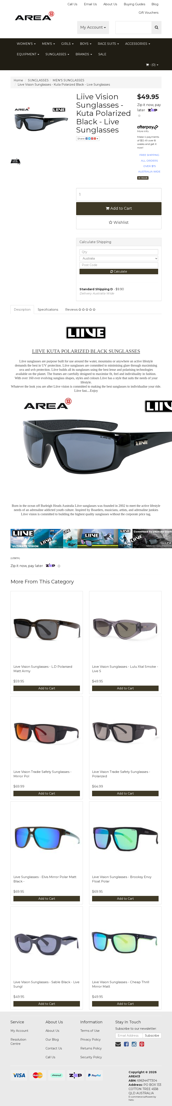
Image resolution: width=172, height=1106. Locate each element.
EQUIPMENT (27, 54)
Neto (131, 1099)
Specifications (48, 309)
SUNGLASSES (56, 54)
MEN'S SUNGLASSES (68, 80)
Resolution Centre (18, 1042)
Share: (81, 138)
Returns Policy (91, 1048)
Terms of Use (90, 1031)
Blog (154, 4)
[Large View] (15, 161)
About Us (110, 4)
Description (22, 309)
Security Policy (91, 1057)
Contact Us (54, 1048)
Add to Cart (120, 208)
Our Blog (52, 1039)
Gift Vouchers (148, 13)
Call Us (72, 4)
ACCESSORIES (136, 44)
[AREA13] (33, 17)
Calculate (120, 271)
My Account (92, 27)
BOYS (84, 44)
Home (18, 80)
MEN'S (47, 44)
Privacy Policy (90, 1039)
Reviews (71, 309)
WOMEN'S (25, 44)
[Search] (157, 27)
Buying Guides (134, 4)
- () (152, 65)
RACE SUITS (107, 44)
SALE (102, 54)
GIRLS (66, 44)
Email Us (90, 4)
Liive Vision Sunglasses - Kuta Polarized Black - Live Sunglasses (64, 84)
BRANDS (83, 54)
